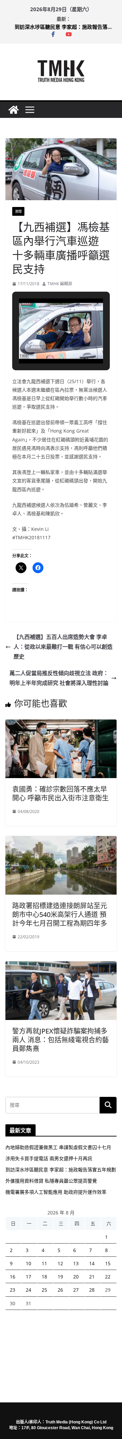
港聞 (18, 211)
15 (107, 1263)
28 (92, 1290)
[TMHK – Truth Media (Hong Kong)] (13, 110)
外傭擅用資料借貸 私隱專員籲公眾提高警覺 (51, 1180)
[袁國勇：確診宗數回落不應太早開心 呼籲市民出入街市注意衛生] (61, 724)
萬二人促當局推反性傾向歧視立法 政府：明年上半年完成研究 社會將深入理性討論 (58, 678)
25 (44, 1290)
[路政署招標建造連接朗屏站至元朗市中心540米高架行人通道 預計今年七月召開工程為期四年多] (61, 840)
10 (28, 1263)
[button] (45, 344)
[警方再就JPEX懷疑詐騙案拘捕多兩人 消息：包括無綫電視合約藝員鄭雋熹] (61, 966)
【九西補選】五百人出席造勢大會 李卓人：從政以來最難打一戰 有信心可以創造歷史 (63, 646)
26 (60, 1290)
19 (60, 1276)
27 (76, 1290)
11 (44, 1263)
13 (76, 1263)
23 (12, 1290)
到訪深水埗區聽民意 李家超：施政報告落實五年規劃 (65, 26)
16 (12, 1276)
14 (92, 1263)
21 (92, 1276)
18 (44, 1276)
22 (107, 1276)
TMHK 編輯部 (59, 284)
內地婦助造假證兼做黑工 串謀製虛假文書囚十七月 (58, 1147)
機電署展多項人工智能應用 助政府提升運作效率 (55, 1192)
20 (76, 1276)
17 (28, 1276)
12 (60, 1263)
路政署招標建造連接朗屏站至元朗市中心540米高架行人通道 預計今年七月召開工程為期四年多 (59, 914)
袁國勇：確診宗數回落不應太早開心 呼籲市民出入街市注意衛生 (60, 793)
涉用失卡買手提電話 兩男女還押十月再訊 (48, 1158)
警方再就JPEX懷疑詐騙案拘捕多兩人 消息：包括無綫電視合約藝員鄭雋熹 (60, 1039)
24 (28, 1290)
